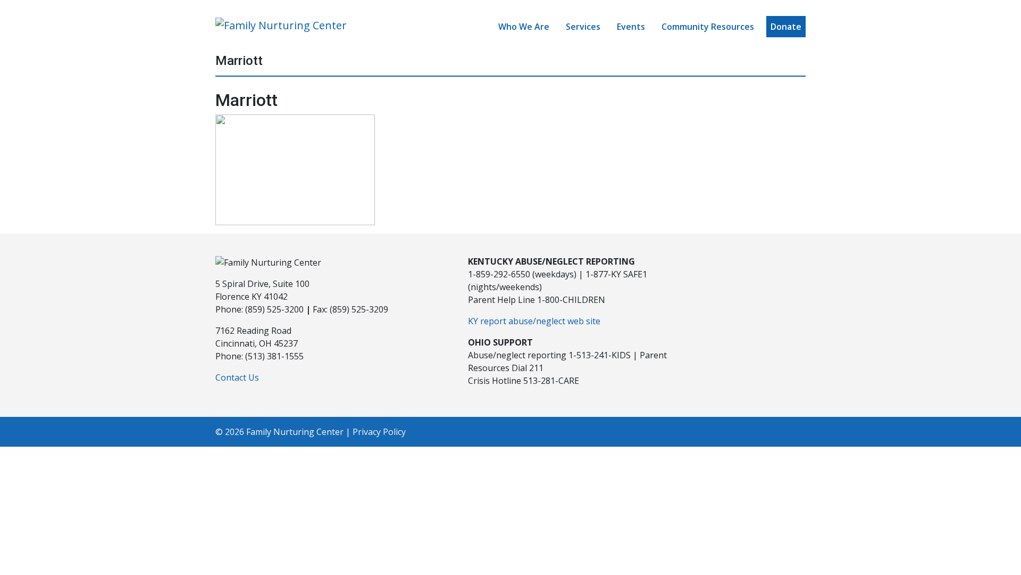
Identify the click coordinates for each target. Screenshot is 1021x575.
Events (631, 26)
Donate (786, 26)
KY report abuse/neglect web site (534, 321)
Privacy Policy (379, 432)
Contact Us (237, 377)
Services (583, 26)
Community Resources (708, 26)
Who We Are (523, 26)
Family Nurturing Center (295, 432)
